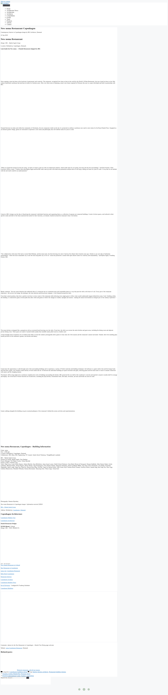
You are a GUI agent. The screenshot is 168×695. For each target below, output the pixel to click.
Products (9, 21)
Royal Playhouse (5, 585)
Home (8, 9)
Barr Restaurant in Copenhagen (9, 568)
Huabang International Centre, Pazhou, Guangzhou (18, 676)
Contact (9, 24)
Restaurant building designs (57, 672)
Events (9, 17)
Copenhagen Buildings (7, 588)
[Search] (27, 678)
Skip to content (5, 1)
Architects (10, 14)
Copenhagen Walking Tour (8, 518)
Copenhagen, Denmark (19, 510)
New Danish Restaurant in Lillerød (10, 565)
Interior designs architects (40, 672)
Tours (8, 19)
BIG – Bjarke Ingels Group (8, 507)
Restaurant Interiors (6, 577)
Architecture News (12, 10)
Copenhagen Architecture (8, 520)
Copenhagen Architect (7, 579)
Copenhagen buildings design (18, 672)
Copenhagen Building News (8, 582)
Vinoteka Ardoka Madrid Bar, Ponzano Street (16, 674)
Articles (9, 23)
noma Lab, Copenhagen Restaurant (10, 571)
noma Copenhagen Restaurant (14, 648)
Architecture (10, 12)
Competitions (11, 16)
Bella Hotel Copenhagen (7, 574)
